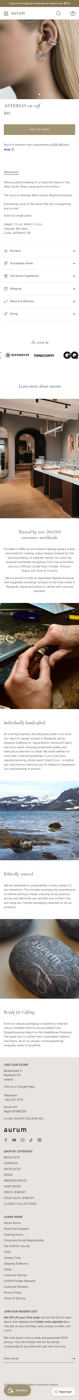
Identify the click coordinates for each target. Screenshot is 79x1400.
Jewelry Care (12, 1257)
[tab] (13, 172)
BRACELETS (12, 1157)
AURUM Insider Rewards (19, 1281)
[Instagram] (23, 1140)
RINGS (8, 1175)
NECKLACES (12, 1169)
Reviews (15, 250)
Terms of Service (14, 1298)
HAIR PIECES (12, 1186)
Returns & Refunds (21, 301)
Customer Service (15, 1275)
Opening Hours (13, 1234)
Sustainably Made (21, 263)
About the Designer (16, 1228)
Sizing (13, 313)
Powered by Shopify (47, 1384)
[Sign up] (73, 1359)
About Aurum (12, 1223)
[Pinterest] (39, 1140)
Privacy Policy (13, 1292)
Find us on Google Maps (19, 1086)
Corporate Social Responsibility (24, 1240)
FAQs (7, 1252)
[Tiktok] (31, 1140)
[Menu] (6, 13)
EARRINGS (11, 1163)
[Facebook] (6, 1140)
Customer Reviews (16, 1286)
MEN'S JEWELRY (15, 1192)
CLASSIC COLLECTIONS (20, 1204)
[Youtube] (14, 1140)
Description (11, 172)
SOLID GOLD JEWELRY (19, 1198)
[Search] (58, 14)
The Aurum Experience (24, 276)
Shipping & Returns (16, 1263)
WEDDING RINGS (15, 1180)
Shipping (15, 288)
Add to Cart (39, 129)
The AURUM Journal (17, 1246)
